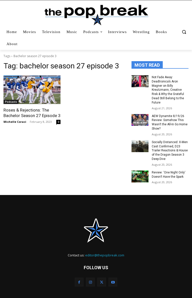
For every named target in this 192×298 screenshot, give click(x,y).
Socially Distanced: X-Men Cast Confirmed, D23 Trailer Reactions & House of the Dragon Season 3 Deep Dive (170, 150)
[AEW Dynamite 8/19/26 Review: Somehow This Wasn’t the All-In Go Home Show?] (140, 120)
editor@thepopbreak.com (104, 255)
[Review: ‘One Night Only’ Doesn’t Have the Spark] (140, 176)
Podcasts (11, 102)
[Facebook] (79, 282)
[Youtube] (112, 282)
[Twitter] (101, 282)
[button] (183, 32)
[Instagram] (90, 282)
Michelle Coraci (15, 122)
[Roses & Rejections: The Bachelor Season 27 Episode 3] (32, 89)
